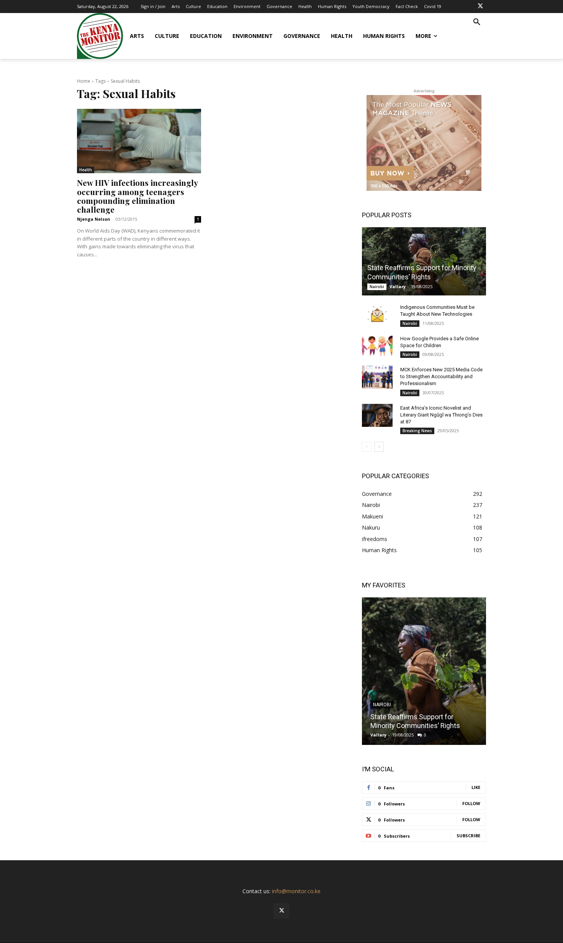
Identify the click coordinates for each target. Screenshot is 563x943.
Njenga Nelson (93, 219)
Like (475, 787)
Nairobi (377, 286)
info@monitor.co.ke (296, 891)
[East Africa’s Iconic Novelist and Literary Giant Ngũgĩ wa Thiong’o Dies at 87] (377, 415)
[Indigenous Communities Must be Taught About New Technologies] (377, 314)
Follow (471, 803)
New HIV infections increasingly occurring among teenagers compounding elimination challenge (137, 195)
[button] (477, 22)
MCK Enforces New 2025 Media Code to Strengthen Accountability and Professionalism (441, 376)
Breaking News (417, 430)
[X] (480, 6)
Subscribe (468, 835)
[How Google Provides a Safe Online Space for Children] (377, 346)
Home (83, 81)
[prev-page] (367, 447)
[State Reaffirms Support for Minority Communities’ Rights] (424, 261)
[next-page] (379, 447)
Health (85, 169)
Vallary (398, 286)
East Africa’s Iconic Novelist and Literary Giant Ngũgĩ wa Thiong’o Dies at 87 (441, 415)
